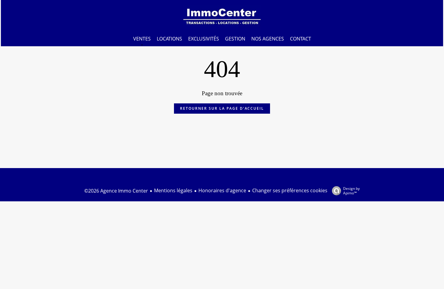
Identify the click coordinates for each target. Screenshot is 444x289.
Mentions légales (173, 190)
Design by (351, 190)
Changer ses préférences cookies (289, 190)
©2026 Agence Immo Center (116, 190)
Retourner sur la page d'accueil (222, 108)
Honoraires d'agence (222, 190)
